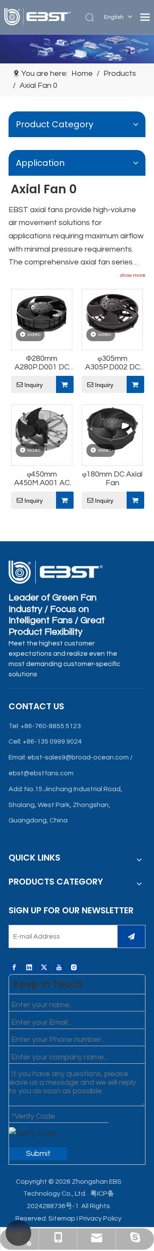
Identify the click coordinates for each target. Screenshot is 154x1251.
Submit (38, 1153)
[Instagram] (74, 967)
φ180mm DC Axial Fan (112, 478)
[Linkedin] (29, 967)
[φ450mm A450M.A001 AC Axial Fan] (42, 429)
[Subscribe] (131, 936)
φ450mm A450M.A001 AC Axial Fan (42, 478)
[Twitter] (44, 967)
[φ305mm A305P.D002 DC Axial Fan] (112, 313)
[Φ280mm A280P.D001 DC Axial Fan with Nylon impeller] (42, 313)
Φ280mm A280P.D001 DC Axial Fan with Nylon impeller (42, 363)
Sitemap (61, 1218)
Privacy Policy (100, 1218)
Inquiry (33, 384)
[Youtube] (59, 967)
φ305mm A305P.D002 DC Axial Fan (112, 363)
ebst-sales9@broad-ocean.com (78, 757)
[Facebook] (14, 967)
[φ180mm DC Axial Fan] (112, 429)
